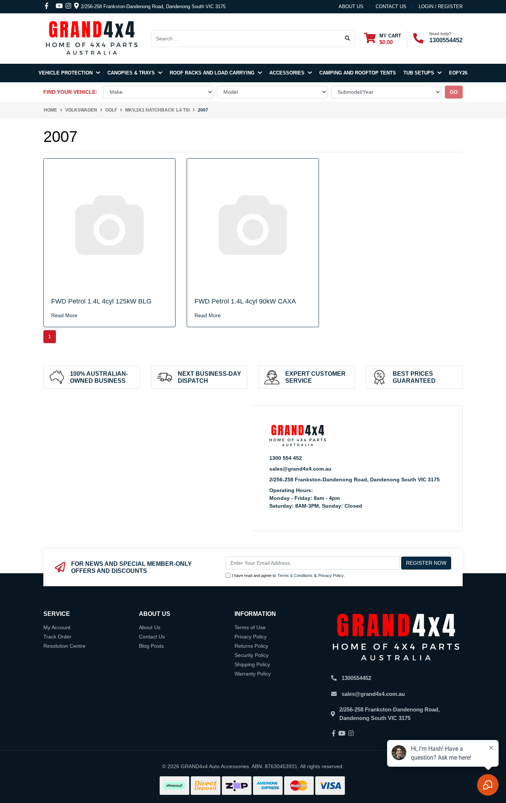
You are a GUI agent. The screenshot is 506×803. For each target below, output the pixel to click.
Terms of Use (250, 627)
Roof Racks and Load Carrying (213, 73)
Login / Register (441, 6)
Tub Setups (419, 73)
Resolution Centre (64, 646)
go (454, 92)
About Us (351, 6)
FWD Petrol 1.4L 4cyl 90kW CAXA (245, 301)
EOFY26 (458, 73)
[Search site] (347, 38)
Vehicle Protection (66, 73)
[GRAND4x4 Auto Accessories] (91, 38)
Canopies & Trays (131, 73)
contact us (391, 6)
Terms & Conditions (295, 575)
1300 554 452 (285, 458)
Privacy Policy (331, 575)
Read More (64, 315)
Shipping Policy (252, 664)
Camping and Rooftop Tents (357, 73)
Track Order (57, 637)
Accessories (287, 73)
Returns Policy (251, 646)
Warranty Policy (252, 674)
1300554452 (446, 40)
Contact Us (152, 637)
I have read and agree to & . (288, 575)
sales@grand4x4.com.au (300, 469)
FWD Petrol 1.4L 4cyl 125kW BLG (101, 301)
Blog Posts (151, 646)
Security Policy (251, 655)
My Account (56, 627)
